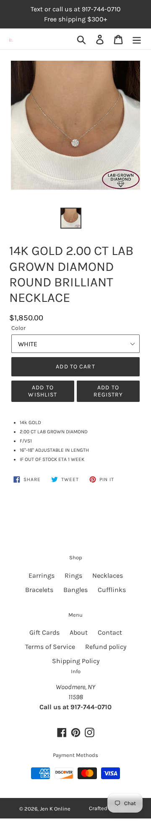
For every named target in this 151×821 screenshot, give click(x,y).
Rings (73, 575)
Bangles (75, 590)
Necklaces (107, 575)
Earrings (42, 575)
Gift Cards (44, 632)
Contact (110, 632)
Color (18, 328)
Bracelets (39, 590)
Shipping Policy (75, 661)
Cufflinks (112, 590)
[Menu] (137, 39)
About (79, 632)
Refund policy (105, 647)
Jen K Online (55, 809)
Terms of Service (50, 647)
